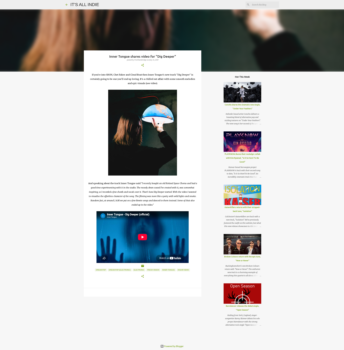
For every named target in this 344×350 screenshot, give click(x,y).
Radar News (183, 270)
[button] (142, 65)
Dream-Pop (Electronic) (120, 270)
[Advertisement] (142, 319)
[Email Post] (142, 267)
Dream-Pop (101, 270)
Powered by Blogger (174, 346)
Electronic (139, 270)
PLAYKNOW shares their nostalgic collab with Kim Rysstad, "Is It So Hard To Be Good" (242, 158)
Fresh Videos (153, 270)
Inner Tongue (168, 270)
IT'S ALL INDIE (84, 4)
